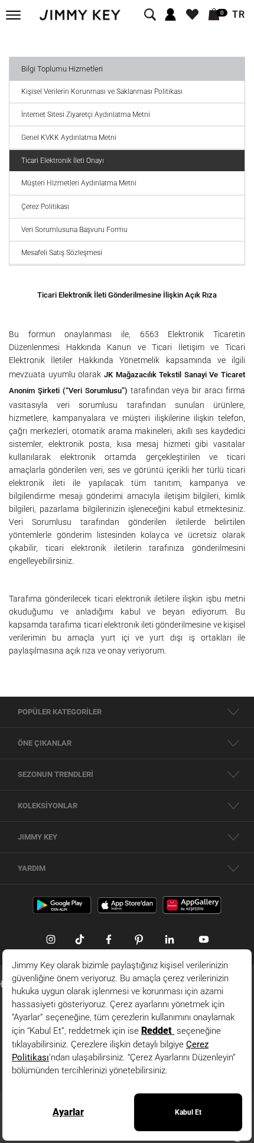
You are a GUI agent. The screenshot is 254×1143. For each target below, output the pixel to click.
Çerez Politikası (45, 207)
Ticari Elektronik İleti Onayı (62, 160)
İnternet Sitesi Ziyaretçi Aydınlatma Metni (85, 114)
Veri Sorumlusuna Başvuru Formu (74, 230)
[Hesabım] (170, 15)
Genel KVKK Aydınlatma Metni (68, 137)
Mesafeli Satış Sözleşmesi (61, 253)
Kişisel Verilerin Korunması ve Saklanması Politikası (102, 91)
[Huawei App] (192, 904)
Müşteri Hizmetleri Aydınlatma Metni (78, 183)
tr (238, 14)
